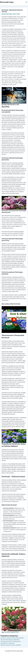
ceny (17, 632)
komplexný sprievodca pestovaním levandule (12, 638)
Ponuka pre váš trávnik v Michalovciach (11, 641)
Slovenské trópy (7, 2)
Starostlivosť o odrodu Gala (7, 643)
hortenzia (7, 632)
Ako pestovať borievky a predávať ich (10, 639)
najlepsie (13, 632)
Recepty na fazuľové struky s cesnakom (11, 645)
